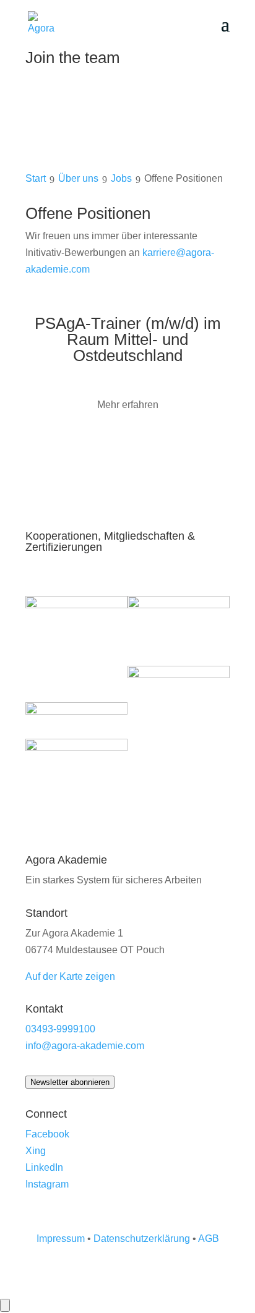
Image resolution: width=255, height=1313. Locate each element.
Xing (35, 1150)
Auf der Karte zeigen (70, 976)
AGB (208, 1238)
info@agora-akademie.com (84, 1045)
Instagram (47, 1184)
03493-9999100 (60, 1029)
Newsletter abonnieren (70, 1082)
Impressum (61, 1238)
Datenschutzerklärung (141, 1238)
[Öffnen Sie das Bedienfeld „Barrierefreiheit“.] (5, 1305)
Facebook (47, 1134)
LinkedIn (44, 1167)
